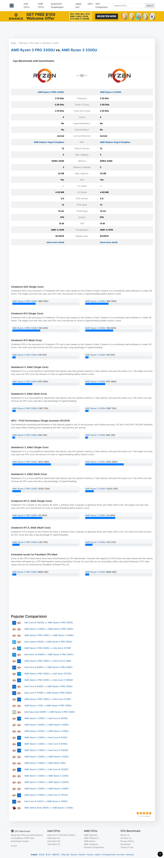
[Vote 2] (140, 813)
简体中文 (55, 854)
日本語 (41, 854)
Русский (120, 854)
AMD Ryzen (89, 841)
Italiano (98, 854)
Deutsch (73, 854)
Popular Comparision (94, 847)
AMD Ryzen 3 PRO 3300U (33, 50)
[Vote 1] (137, 813)
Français (90, 854)
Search (150, 5)
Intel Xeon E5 (53, 841)
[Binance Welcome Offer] (16, 16)
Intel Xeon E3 (53, 838)
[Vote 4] (147, 813)
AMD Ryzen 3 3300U (79, 50)
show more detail (55, 242)
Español (82, 854)
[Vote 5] (150, 813)
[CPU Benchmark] (11, 5)
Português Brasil (109, 854)
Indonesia (130, 854)
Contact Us (125, 838)
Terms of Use (126, 847)
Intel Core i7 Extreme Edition (61, 835)
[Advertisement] (82, 29)
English (34, 854)
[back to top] (160, 854)
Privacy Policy (127, 841)
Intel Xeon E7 (53, 844)
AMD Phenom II (91, 838)
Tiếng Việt (65, 854)
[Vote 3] (144, 813)
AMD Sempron (91, 844)
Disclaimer (125, 844)
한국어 (48, 854)
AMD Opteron (90, 835)
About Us (125, 835)
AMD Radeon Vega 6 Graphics (49, 142)
